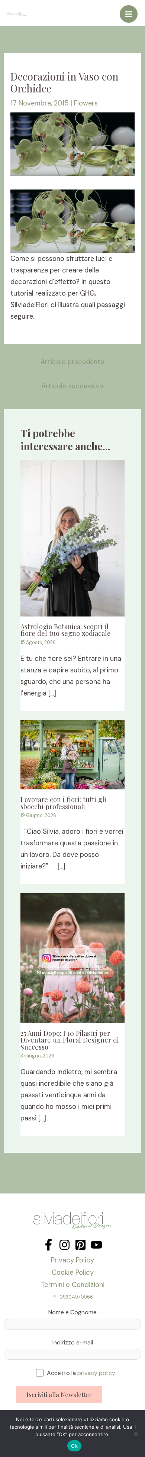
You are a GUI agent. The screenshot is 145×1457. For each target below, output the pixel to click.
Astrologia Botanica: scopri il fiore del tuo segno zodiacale (65, 630)
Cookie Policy (73, 1272)
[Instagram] (64, 1245)
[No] (135, 1433)
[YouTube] (96, 1245)
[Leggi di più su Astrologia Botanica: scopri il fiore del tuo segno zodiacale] (72, 537)
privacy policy (96, 1373)
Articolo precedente (72, 361)
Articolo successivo (72, 386)
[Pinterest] (80, 1245)
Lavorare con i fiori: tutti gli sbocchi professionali (63, 803)
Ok (74, 1446)
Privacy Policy (72, 1260)
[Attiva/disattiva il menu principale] (129, 14)
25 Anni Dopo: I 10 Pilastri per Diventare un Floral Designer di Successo (69, 1039)
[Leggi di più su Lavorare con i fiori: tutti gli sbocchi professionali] (72, 754)
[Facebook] (48, 1245)
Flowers (86, 103)
